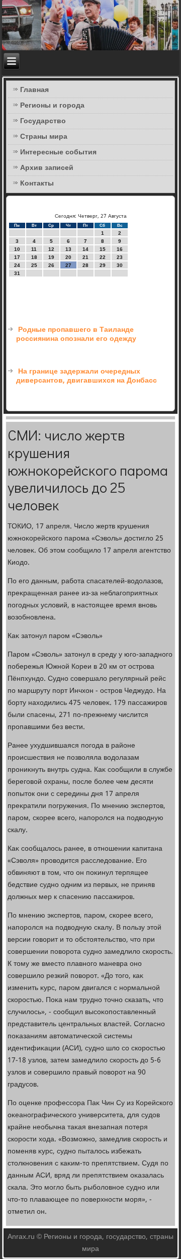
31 (17, 273)
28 (85, 265)
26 (51, 265)
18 (34, 257)
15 (103, 249)
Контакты (37, 183)
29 (103, 265)
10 (17, 249)
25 (34, 265)
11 (34, 249)
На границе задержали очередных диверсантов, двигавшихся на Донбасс (86, 376)
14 (85, 249)
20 (68, 257)
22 (103, 257)
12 (51, 249)
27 (68, 265)
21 (85, 257)
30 (120, 265)
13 (68, 249)
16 (120, 249)
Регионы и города (52, 106)
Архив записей (46, 168)
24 (17, 265)
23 (120, 257)
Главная (34, 90)
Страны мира (43, 137)
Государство (43, 121)
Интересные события (58, 152)
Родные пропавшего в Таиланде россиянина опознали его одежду (76, 334)
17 (17, 257)
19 (51, 257)
